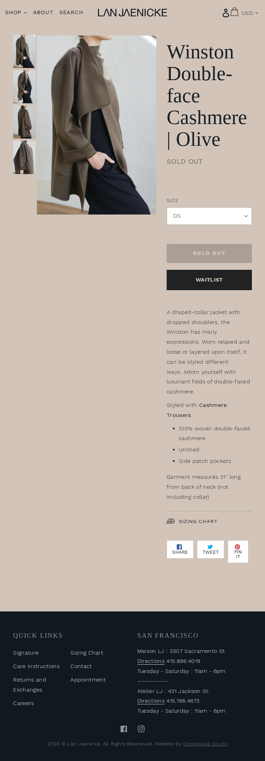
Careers (23, 703)
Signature (26, 652)
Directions (151, 661)
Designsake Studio (205, 743)
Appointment (88, 679)
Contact (81, 666)
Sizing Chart (198, 521)
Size (172, 200)
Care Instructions (36, 666)
